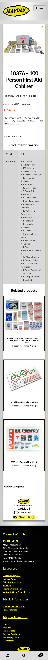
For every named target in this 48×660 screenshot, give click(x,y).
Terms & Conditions (12, 588)
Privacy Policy (9, 579)
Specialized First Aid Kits (24, 121)
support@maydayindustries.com (18, 561)
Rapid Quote (9, 630)
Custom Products (11, 634)
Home (6, 624)
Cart (37, 653)
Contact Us (8, 640)
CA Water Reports (11, 575)
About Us (7, 627)
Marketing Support (12, 637)
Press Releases (10, 609)
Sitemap (7, 585)
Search (24, 655)
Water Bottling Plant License (16, 592)
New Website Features (14, 606)
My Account (8, 655)
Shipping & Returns (12, 582)
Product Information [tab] (13, 136)
